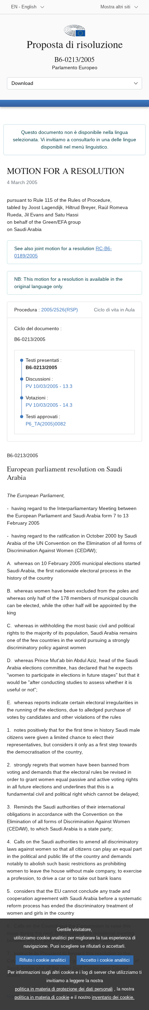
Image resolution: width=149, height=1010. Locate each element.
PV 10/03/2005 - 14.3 (49, 405)
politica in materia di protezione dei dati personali (64, 989)
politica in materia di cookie (42, 997)
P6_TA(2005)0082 (46, 424)
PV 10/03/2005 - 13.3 (49, 386)
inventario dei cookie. (113, 997)
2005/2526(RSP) (59, 309)
